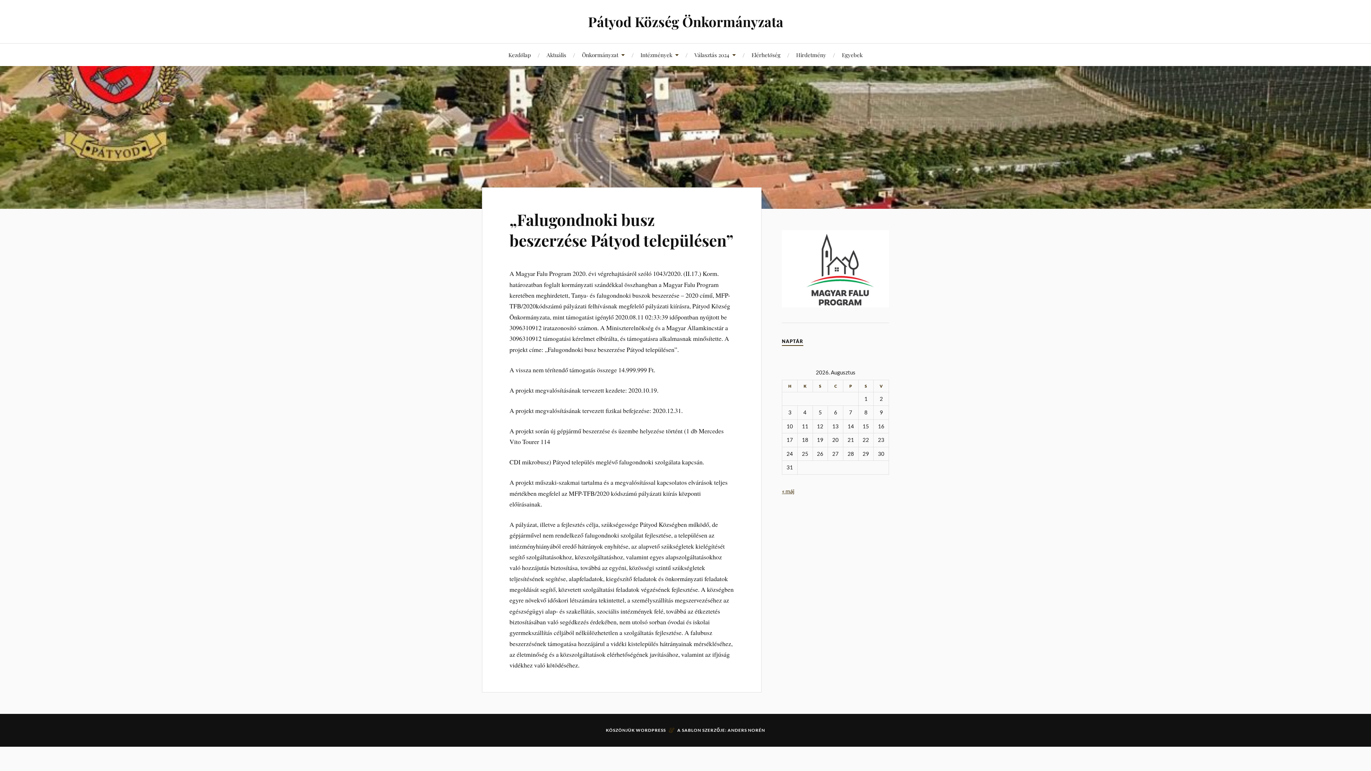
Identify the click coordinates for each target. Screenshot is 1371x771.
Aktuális (556, 55)
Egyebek (852, 55)
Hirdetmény (811, 55)
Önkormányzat (600, 55)
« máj (788, 491)
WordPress (651, 730)
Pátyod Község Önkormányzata (685, 21)
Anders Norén (746, 730)
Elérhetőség (766, 55)
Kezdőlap (519, 55)
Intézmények (656, 55)
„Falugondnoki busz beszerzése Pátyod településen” (621, 229)
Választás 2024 (711, 55)
